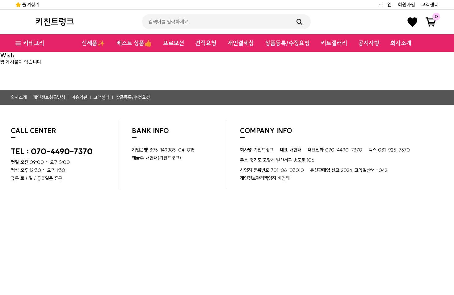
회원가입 (406, 5)
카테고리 (33, 43)
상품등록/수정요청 (287, 43)
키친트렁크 (55, 21)
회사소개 (400, 43)
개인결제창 (241, 43)
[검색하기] (299, 22)
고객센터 (430, 5)
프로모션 (173, 43)
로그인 (385, 5)
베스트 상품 (134, 43)
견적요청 (205, 43)
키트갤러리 (334, 43)
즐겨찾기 (30, 5)
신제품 (93, 43)
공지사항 (368, 43)
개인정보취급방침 (49, 97)
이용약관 (79, 97)
